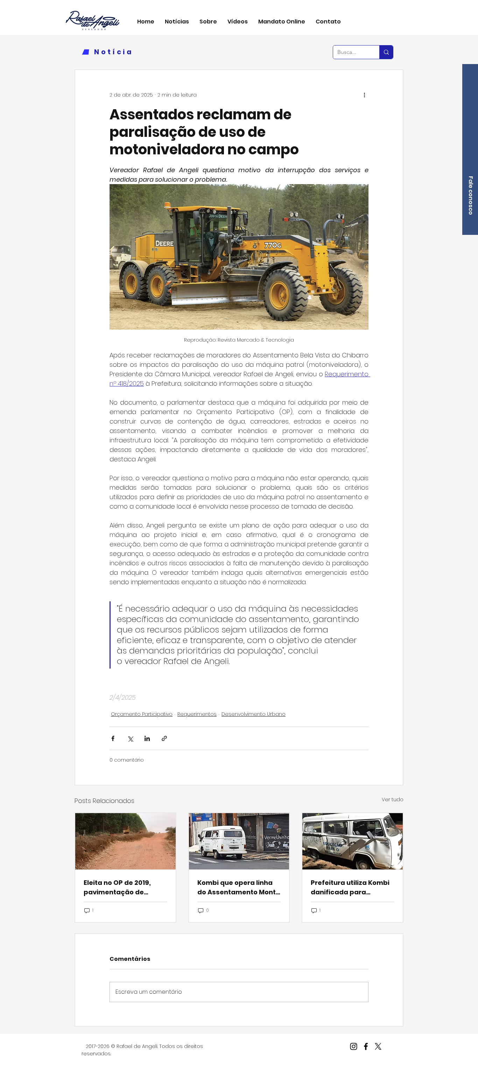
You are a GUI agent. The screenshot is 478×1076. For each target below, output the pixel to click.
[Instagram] (353, 1046)
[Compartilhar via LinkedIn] (147, 738)
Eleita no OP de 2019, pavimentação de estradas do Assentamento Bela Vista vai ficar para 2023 (124, 887)
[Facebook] (366, 1046)
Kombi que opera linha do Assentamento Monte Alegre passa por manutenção (238, 887)
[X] (378, 1046)
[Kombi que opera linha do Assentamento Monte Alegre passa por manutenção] (239, 841)
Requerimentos (197, 714)
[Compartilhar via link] (164, 738)
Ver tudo (392, 799)
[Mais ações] (364, 95)
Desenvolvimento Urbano (254, 714)
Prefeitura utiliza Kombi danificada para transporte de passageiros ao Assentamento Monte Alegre (350, 887)
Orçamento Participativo (142, 714)
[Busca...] (386, 52)
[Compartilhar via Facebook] (113, 738)
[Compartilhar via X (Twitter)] (130, 738)
